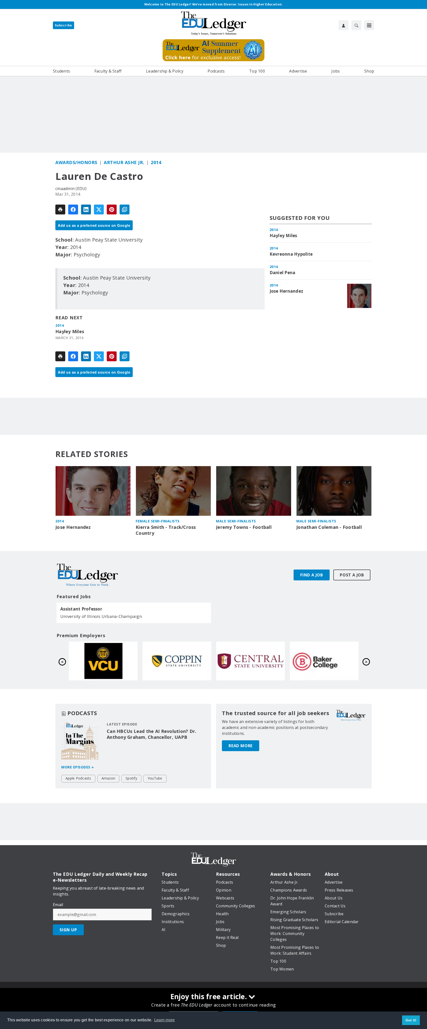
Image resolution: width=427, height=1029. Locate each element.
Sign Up (68, 930)
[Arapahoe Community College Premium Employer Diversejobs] (250, 661)
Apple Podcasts (78, 778)
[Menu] (369, 25)
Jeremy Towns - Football (244, 527)
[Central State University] (103, 661)
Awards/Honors (76, 162)
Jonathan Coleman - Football (329, 527)
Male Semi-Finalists (236, 521)
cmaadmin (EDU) (71, 188)
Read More (241, 745)
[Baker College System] (177, 661)
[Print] (60, 209)
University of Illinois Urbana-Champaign (101, 616)
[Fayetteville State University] (324, 661)
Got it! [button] (411, 1020)
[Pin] (112, 209)
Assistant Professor (81, 609)
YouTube (155, 778)
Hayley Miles (69, 331)
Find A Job (311, 575)
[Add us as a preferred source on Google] (124, 209)
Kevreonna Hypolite (291, 254)
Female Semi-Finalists (158, 521)
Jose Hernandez (286, 291)
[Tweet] (99, 209)
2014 (156, 162)
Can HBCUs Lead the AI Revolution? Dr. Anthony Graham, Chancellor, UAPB (151, 734)
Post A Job (352, 575)
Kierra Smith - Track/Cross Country (166, 530)
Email (58, 905)
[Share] (73, 209)
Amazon (108, 778)
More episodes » (77, 767)
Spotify (131, 778)
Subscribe (63, 25)
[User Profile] (343, 25)
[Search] (356, 25)
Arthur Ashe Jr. (124, 162)
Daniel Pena (283, 272)
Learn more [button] (164, 1020)
